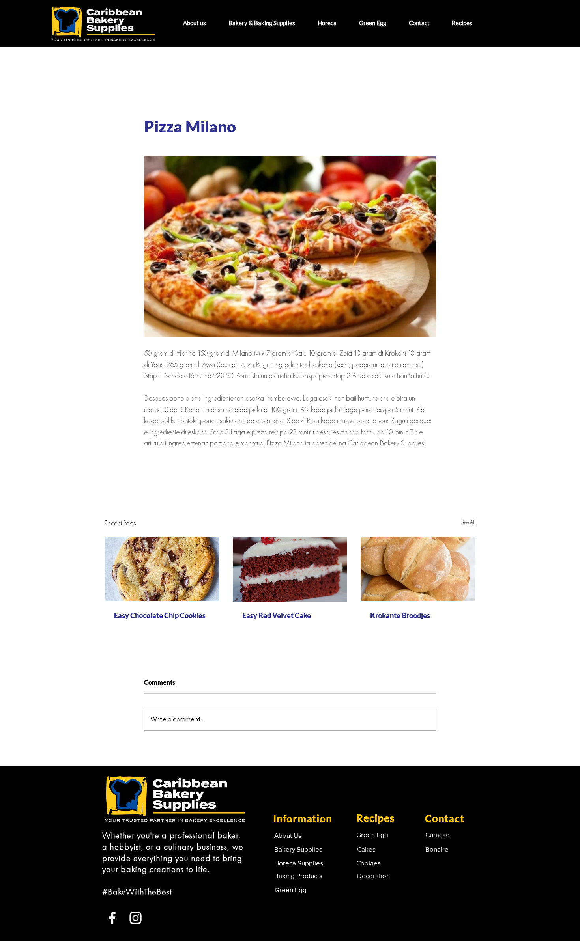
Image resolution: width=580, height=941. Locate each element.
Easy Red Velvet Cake (276, 615)
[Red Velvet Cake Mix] (290, 569)
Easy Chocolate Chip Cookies (160, 615)
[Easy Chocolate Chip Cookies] (162, 569)
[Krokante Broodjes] (418, 569)
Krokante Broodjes (400, 615)
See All (468, 522)
